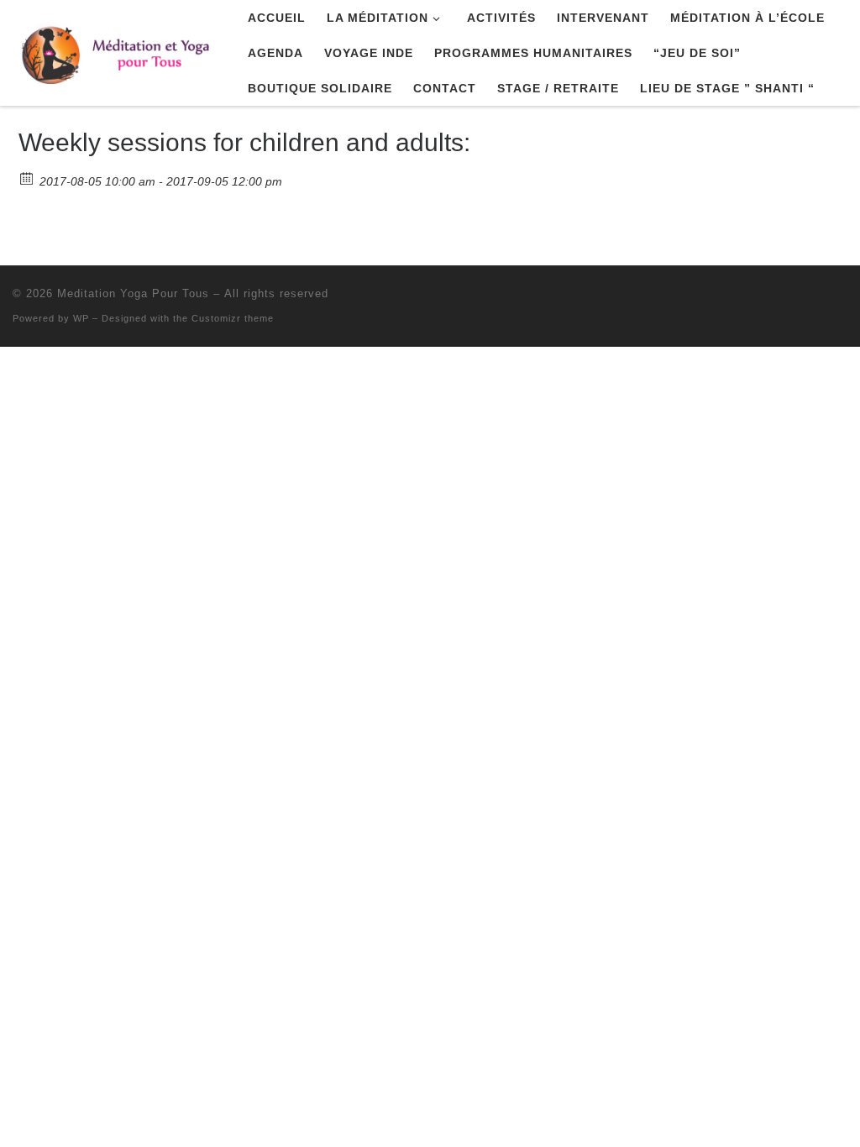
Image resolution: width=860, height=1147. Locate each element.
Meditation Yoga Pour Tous (133, 293)
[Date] (27, 178)
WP (81, 318)
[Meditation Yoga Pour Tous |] (118, 51)
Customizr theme (232, 318)
